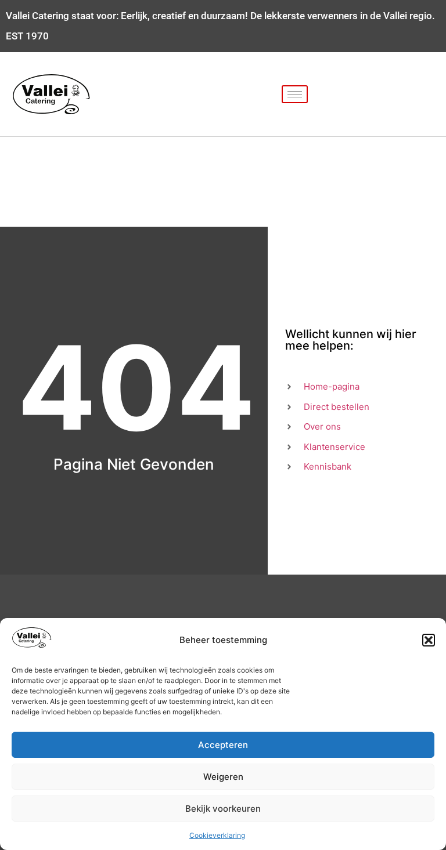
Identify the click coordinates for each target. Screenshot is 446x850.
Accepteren (223, 744)
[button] (428, 640)
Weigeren (223, 776)
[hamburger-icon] (295, 94)
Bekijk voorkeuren (223, 808)
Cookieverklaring (217, 835)
